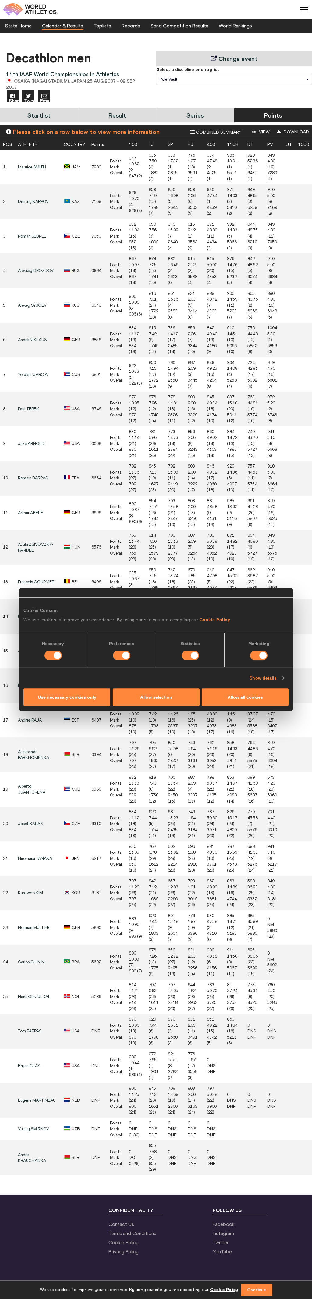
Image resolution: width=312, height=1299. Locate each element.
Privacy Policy (123, 1251)
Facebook (224, 1224)
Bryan (29, 1065)
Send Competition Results (179, 26)
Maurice (32, 167)
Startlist (39, 115)
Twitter (221, 1242)
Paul (28, 408)
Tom (29, 1031)
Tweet (29, 100)
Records (131, 26)
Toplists (102, 26)
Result (117, 115)
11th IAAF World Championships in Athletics (62, 74)
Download (295, 132)
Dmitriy (33, 201)
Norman (33, 927)
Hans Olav (34, 996)
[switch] (121, 655)
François (36, 581)
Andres (30, 720)
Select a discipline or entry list (188, 69)
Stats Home (18, 26)
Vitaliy (33, 1128)
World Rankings (235, 26)
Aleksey (36, 270)
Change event (237, 58)
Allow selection (156, 697)
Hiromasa (35, 858)
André (32, 339)
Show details (263, 678)
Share (14, 100)
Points (273, 115)
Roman (32, 236)
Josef (30, 823)
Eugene (37, 1100)
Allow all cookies (245, 697)
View (264, 132)
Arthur (30, 512)
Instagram (223, 1233)
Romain (33, 478)
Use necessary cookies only (67, 697)
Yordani (33, 374)
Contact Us (121, 1224)
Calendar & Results (62, 26)
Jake (31, 443)
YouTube (222, 1251)
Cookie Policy (215, 619)
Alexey (32, 305)
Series (195, 115)
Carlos (31, 962)
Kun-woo (30, 892)
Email (45, 100)
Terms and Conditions (132, 1233)
